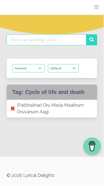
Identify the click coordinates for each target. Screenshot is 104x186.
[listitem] (52, 108)
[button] (96, 7)
